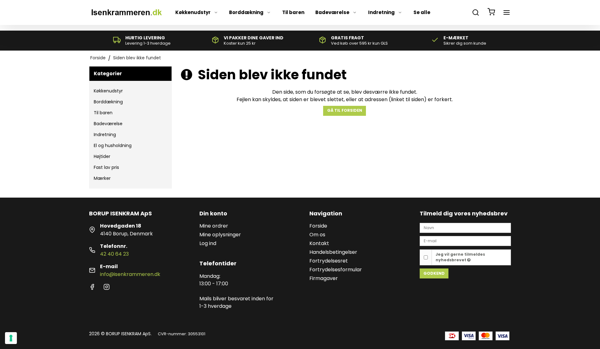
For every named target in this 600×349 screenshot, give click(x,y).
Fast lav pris (106, 167)
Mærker (102, 178)
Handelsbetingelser (333, 252)
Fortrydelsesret (328, 260)
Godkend (434, 273)
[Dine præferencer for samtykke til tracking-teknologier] (11, 338)
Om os (317, 234)
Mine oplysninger (220, 234)
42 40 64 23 (114, 254)
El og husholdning (113, 145)
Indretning (381, 12)
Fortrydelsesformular (335, 269)
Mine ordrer (213, 225)
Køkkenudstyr (193, 12)
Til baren (293, 12)
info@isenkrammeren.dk (130, 274)
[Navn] (465, 227)
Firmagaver (323, 278)
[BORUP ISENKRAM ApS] (126, 12)
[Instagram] (106, 288)
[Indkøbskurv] (491, 12)
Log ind (207, 243)
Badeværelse (332, 12)
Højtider (102, 156)
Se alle (421, 12)
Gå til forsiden (344, 110)
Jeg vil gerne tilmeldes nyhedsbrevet (460, 257)
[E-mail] (465, 241)
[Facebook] (92, 288)
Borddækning (246, 12)
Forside (318, 225)
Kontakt (319, 243)
